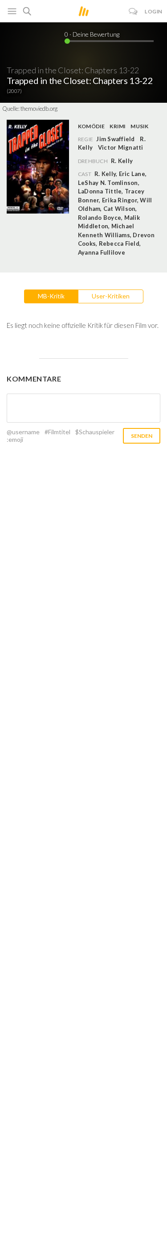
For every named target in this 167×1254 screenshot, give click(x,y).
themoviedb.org (38, 108)
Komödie (91, 126)
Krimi (118, 126)
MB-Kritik (51, 296)
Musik (139, 126)
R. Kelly (122, 160)
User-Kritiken (111, 296)
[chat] (133, 11)
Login (154, 11)
